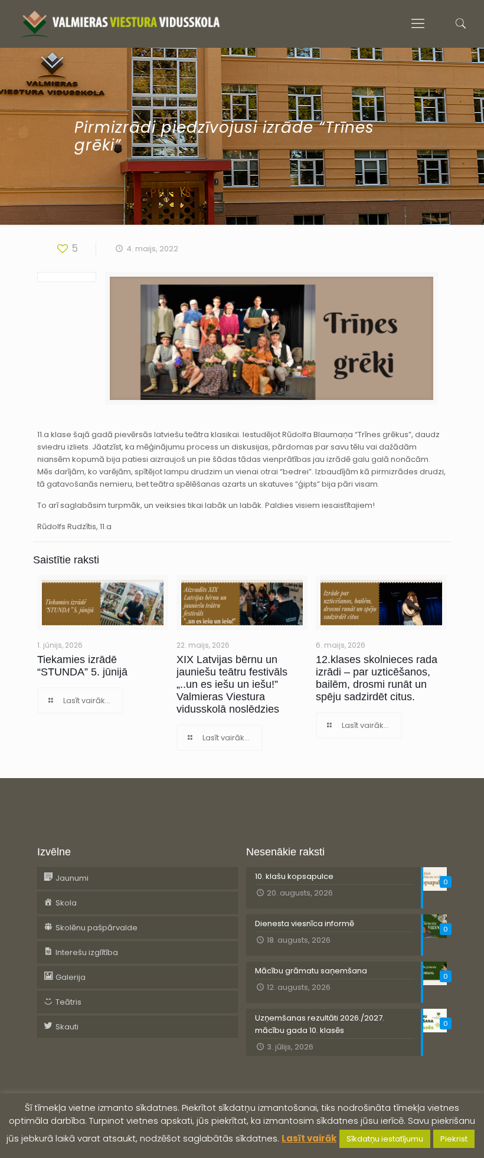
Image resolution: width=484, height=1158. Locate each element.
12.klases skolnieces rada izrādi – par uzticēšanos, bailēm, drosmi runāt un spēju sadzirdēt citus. (376, 678)
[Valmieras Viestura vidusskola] (120, 23)
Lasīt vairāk (309, 1138)
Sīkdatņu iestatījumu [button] (384, 1138)
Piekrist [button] (453, 1138)
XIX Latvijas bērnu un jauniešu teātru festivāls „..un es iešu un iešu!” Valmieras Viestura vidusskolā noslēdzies (231, 684)
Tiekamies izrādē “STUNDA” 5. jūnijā (82, 666)
